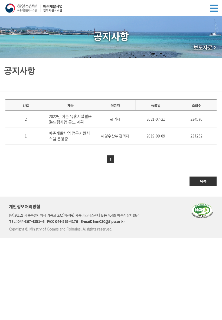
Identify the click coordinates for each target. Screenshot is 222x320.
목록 (203, 181)
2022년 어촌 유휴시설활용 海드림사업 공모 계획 (70, 119)
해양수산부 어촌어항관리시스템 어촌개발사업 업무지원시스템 (113, 8)
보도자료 (202, 47)
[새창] (202, 216)
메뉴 (214, 8)
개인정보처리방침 (24, 206)
